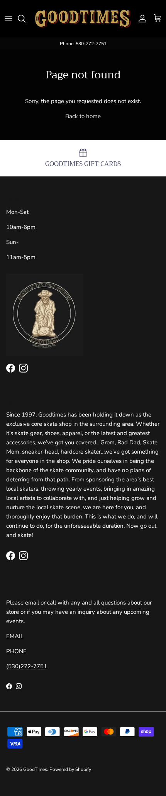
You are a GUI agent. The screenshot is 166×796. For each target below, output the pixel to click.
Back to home (83, 116)
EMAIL (15, 636)
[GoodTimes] (83, 19)
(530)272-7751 (26, 666)
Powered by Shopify (70, 769)
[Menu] (8, 18)
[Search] (25, 18)
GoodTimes (35, 769)
